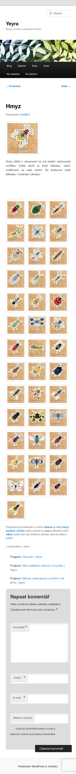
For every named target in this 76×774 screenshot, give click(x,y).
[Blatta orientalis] (58, 357)
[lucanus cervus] (16, 449)
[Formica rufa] (16, 311)
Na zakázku (13, 74)
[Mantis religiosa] (16, 242)
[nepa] (16, 265)
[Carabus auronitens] (16, 334)
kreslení (10, 530)
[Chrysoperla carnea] (37, 288)
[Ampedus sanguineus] (16, 357)
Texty (34, 65)
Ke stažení (31, 74)
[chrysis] (58, 403)
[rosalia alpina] (16, 288)
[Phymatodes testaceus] (37, 496)
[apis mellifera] (58, 334)
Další (65, 86)
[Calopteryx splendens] (37, 334)
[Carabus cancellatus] (16, 380)
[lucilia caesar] (37, 449)
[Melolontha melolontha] (58, 449)
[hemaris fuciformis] (37, 403)
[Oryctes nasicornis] (58, 473)
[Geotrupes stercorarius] (58, 380)
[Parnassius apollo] (16, 496)
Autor (46, 65)
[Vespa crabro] (58, 242)
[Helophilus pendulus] (16, 403)
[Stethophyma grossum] (37, 357)
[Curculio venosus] (37, 311)
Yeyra (12, 23)
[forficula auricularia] (58, 219)
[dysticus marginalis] (37, 219)
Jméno (19, 677)
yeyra (48, 530)
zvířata (20, 530)
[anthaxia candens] (16, 219)
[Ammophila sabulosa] (37, 265)
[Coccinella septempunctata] (58, 311)
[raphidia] (37, 242)
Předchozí (13, 86)
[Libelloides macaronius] (37, 426)
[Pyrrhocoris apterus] (58, 496)
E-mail (19, 697)
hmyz (65, 527)
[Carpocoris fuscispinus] (37, 380)
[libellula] (58, 426)
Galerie (22, 65)
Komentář (20, 627)
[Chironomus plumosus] (58, 288)
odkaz (9, 534)
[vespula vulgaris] (16, 519)
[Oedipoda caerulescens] (37, 473)
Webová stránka (22, 718)
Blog (9, 65)
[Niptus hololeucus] (16, 473)
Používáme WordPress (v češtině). (38, 766)
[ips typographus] (16, 426)
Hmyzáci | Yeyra (32, 557)
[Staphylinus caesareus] (58, 265)
